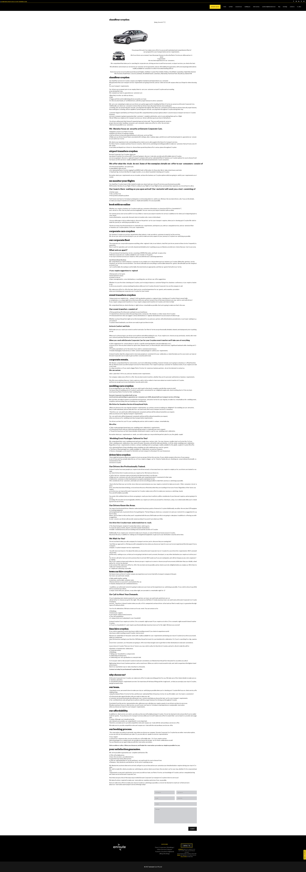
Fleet (156, 847)
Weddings (170, 847)
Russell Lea (181, 73)
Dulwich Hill (188, 73)
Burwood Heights (139, 72)
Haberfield (187, 72)
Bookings (167, 853)
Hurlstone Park (172, 73)
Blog (161, 853)
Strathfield (172, 72)
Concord (133, 73)
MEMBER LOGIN (23, 1)
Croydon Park (154, 72)
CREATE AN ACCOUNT (13, 1)
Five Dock (120, 73)
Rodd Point (126, 73)
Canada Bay (180, 72)
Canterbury (157, 73)
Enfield (161, 72)
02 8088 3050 (4, 1)
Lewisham (139, 73)
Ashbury (166, 72)
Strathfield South (148, 73)
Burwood (130, 72)
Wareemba (164, 73)
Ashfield (147, 72)
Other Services (161, 849)
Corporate (162, 847)
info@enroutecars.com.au (188, 855)
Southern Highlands (168, 851)
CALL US (185, 845)
